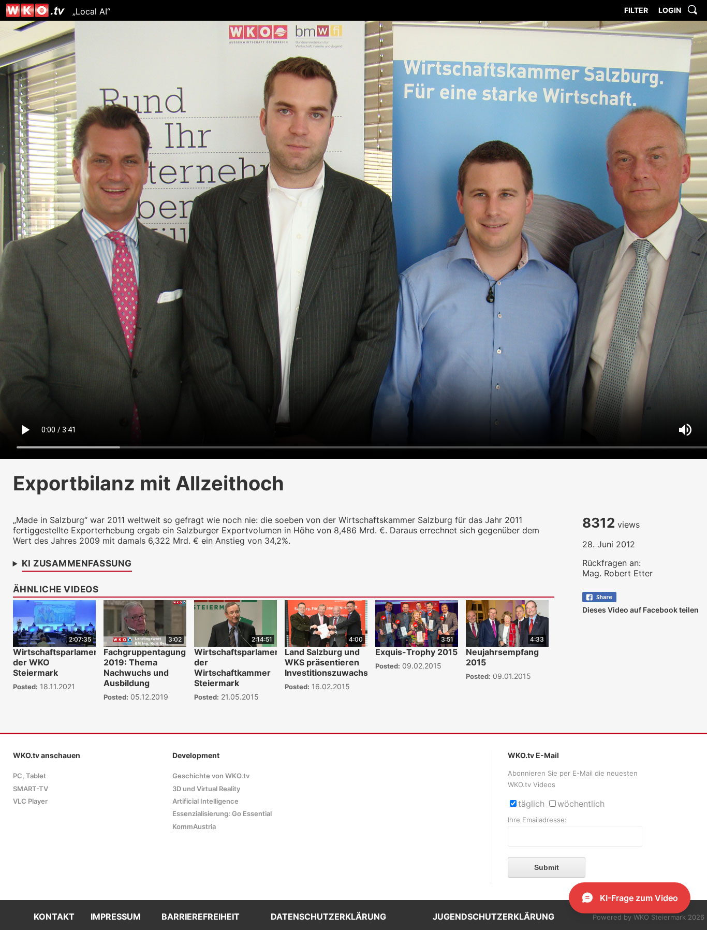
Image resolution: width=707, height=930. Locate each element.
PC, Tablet (29, 776)
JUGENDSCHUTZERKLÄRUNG (493, 916)
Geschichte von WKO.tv (210, 776)
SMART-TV (30, 789)
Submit (546, 867)
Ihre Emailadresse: (537, 820)
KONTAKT (54, 916)
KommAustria (194, 827)
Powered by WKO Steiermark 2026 (648, 917)
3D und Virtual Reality (206, 789)
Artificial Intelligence (205, 801)
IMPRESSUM (116, 916)
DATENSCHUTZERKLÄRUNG (328, 916)
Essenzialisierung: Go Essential (222, 814)
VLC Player (30, 801)
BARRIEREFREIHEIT (200, 916)
